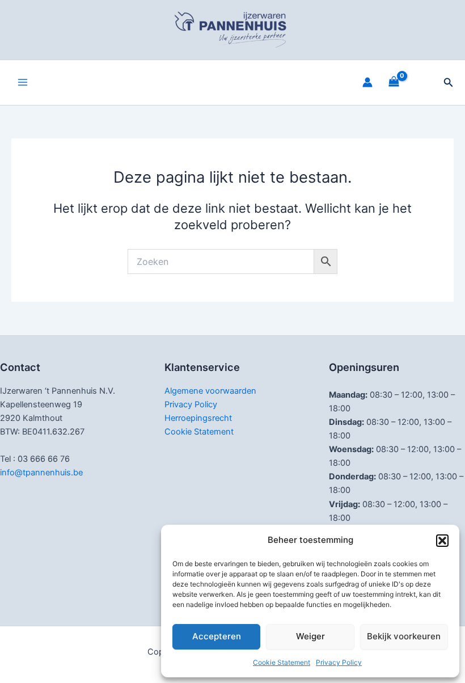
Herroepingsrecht (198, 418)
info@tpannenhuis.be (41, 472)
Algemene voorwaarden (210, 391)
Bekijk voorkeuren (404, 636)
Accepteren (216, 636)
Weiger (310, 636)
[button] (442, 540)
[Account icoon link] (367, 82)
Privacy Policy (339, 662)
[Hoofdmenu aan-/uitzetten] (22, 82)
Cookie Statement (281, 662)
